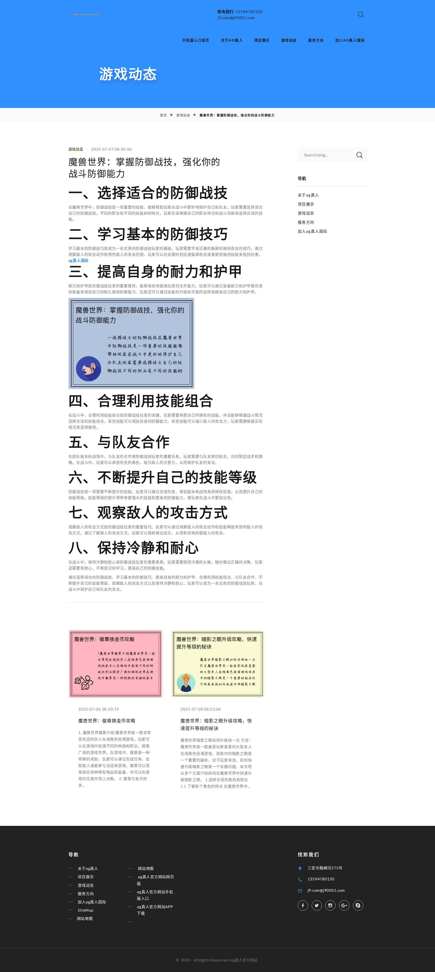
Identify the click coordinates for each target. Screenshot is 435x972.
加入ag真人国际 (350, 40)
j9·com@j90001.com (236, 17)
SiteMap (85, 910)
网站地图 (85, 918)
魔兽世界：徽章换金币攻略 (106, 721)
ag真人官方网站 (244, 960)
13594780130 (249, 11)
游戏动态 (289, 40)
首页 (163, 115)
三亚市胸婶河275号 (325, 868)
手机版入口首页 (195, 40)
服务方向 (316, 40)
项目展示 (262, 40)
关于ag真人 (232, 40)
